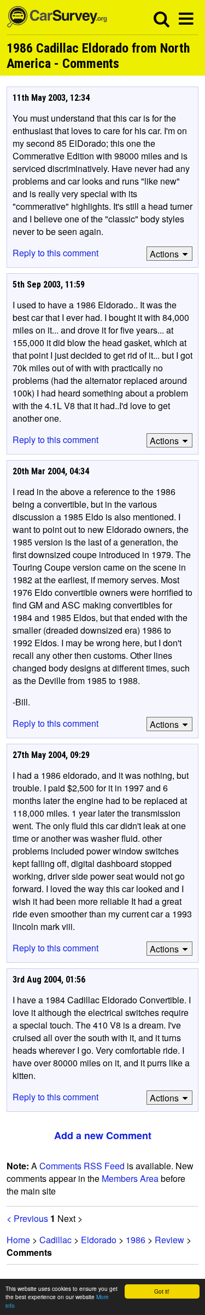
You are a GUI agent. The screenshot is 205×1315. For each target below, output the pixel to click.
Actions (164, 254)
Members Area (130, 1178)
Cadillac (55, 1239)
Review (169, 1239)
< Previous (27, 1218)
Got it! (161, 1291)
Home (18, 1239)
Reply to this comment (55, 252)
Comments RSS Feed (82, 1165)
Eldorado (98, 1239)
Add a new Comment (102, 1135)
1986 (135, 1239)
